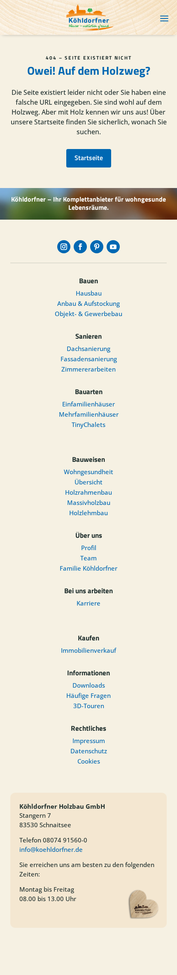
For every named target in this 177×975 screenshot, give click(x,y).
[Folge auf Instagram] (63, 246)
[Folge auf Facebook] (80, 246)
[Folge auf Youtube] (113, 246)
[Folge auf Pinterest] (96, 246)
